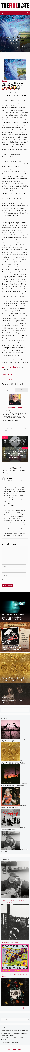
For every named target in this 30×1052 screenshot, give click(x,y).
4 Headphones (7, 428)
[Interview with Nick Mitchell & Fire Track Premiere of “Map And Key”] (15, 897)
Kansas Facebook (7, 377)
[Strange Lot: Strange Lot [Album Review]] (15, 1004)
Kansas (23, 428)
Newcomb (4, 430)
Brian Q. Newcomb (9, 47)
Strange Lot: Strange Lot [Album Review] (12, 1008)
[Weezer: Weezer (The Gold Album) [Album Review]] (15, 681)
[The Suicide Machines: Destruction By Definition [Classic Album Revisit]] (15, 651)
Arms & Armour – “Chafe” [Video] (10, 1042)
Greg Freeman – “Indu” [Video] (9, 942)
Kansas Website (7, 374)
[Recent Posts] (22, 390)
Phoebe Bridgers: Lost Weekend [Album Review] (14, 1030)
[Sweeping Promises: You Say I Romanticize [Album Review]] (15, 971)
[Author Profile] (8, 390)
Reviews (15, 49)
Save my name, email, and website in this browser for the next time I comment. (14, 580)
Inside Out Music (7, 379)
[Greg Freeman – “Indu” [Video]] (15, 939)
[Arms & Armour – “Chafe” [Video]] (15, 703)
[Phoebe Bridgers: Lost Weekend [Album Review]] (15, 620)
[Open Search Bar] (27, 13)
